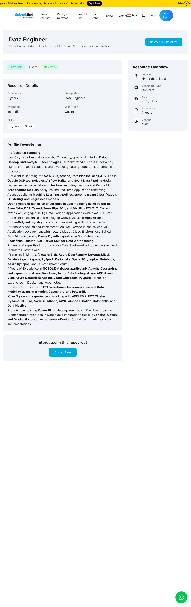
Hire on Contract (45, 16)
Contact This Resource (164, 41)
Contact (122, 16)
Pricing (108, 16)
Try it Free (94, 3)
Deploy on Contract (63, 16)
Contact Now (63, 352)
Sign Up (166, 15)
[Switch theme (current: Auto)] (144, 15)
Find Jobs (95, 16)
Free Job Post (82, 16)
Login (153, 15)
